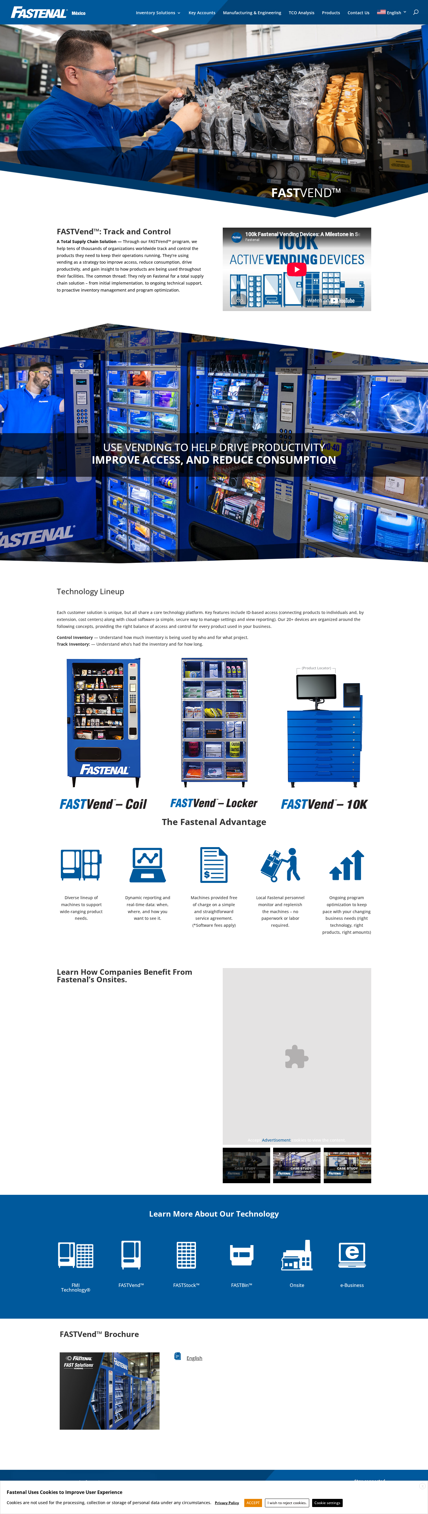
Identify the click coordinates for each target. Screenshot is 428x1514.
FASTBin (240, 1285)
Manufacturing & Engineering (252, 13)
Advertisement (276, 1140)
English (194, 1358)
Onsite (297, 1285)
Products (331, 13)
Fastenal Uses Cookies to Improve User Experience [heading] (64, 1492)
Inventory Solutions (155, 13)
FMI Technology (73, 1287)
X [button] (423, 1486)
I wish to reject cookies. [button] (287, 1502)
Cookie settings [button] (327, 1502)
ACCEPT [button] (253, 1502)
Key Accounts (202, 13)
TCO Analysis (301, 13)
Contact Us (358, 13)
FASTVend (129, 1285)
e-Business (352, 1285)
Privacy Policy (227, 1502)
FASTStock (184, 1285)
